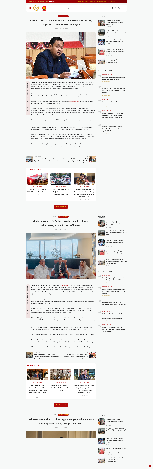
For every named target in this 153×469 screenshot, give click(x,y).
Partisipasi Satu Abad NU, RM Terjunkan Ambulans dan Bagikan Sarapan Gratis (61, 192)
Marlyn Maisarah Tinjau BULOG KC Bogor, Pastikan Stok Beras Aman (61, 388)
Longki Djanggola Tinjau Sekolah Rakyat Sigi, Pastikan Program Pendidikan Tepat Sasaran (116, 32)
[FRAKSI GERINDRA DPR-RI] (41, 8)
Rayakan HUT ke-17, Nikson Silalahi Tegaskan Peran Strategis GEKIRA (37, 192)
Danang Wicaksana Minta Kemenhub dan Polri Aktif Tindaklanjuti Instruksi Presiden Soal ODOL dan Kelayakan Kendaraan (37, 390)
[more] (28, 113)
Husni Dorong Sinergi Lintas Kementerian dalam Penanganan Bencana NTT (114, 22)
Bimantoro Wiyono (74, 101)
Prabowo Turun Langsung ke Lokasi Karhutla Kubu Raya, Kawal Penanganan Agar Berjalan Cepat (116, 60)
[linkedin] (27, 107)
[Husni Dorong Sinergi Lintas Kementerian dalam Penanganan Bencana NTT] (101, 23)
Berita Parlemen (63, 16)
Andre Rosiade (65, 285)
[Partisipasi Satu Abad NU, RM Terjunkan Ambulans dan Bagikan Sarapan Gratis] (60, 179)
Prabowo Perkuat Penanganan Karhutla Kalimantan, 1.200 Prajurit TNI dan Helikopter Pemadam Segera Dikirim (116, 51)
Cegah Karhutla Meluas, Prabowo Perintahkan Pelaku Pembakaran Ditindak (114, 41)
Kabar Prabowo (107, 99)
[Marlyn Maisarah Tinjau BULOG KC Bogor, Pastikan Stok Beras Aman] (60, 374)
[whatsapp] (27, 110)
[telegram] (27, 104)
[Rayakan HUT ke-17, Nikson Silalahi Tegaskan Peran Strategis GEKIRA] (37, 179)
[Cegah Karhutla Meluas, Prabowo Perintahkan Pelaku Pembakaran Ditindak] (101, 42)
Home (54, 16)
